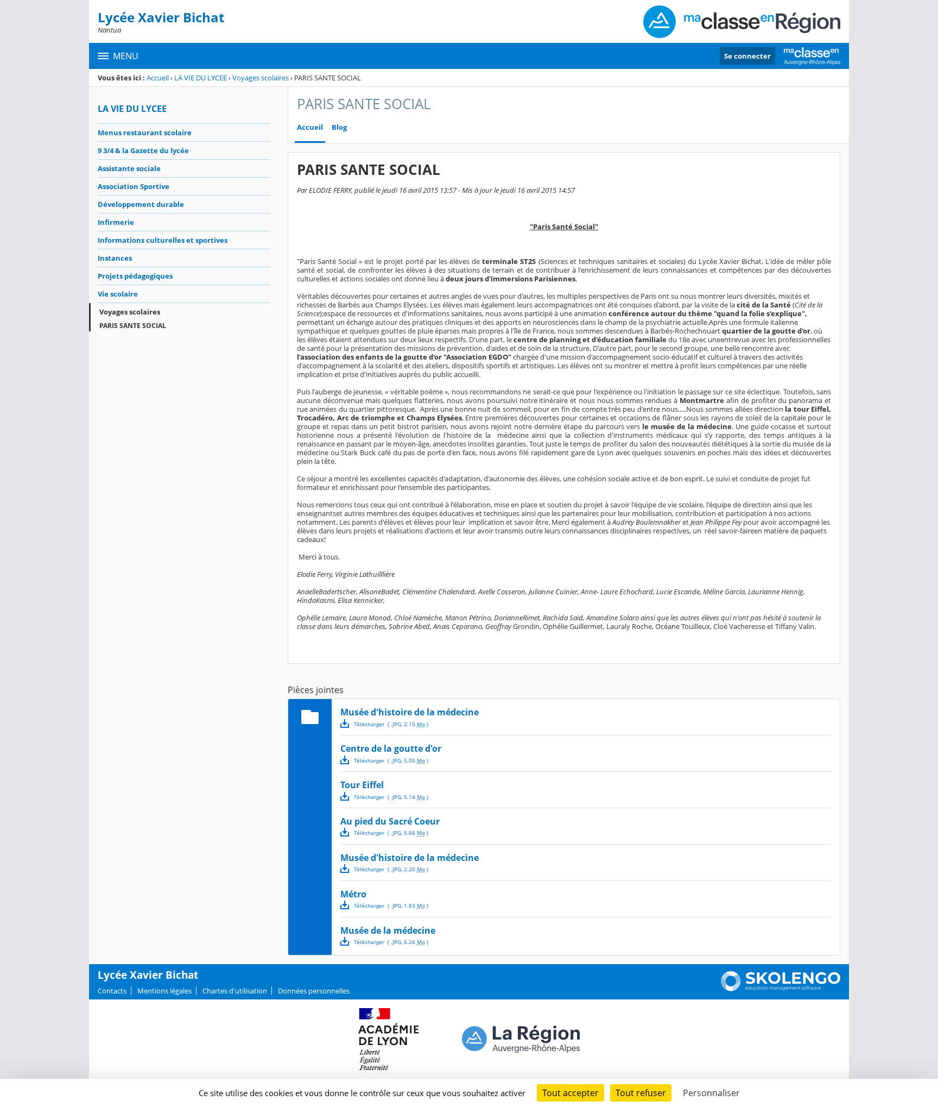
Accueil (158, 78)
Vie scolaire (118, 294)
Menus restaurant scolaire (145, 132)
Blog (339, 127)
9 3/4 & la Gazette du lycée (143, 150)
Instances (115, 258)
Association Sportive (133, 186)
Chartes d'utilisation (234, 990)
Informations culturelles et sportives (162, 240)
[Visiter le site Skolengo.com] (780, 988)
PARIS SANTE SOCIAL (132, 325)
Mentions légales (164, 990)
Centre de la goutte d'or (390, 748)
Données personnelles (314, 990)
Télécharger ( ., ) (391, 724)
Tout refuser (641, 1093)
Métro (353, 894)
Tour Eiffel (362, 785)
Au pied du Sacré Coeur (390, 821)
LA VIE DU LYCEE (200, 78)
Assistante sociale (129, 168)
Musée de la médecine (387, 930)
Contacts (112, 990)
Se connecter (747, 56)
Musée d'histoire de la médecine (409, 712)
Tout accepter (570, 1093)
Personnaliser (711, 1093)
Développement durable (141, 204)
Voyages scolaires (260, 78)
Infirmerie (116, 222)
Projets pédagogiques (135, 276)
